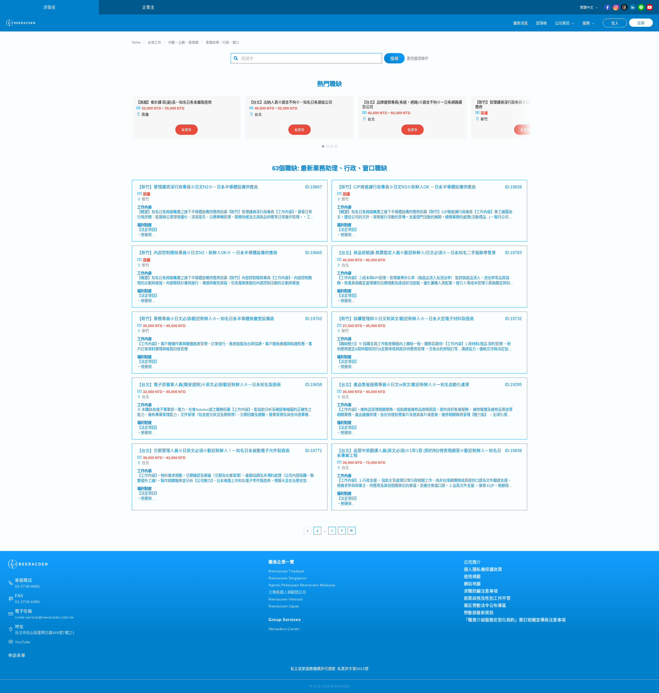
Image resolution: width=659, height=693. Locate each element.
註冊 (641, 22)
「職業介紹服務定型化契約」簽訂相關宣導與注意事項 (515, 619)
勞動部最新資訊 (479, 612)
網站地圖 (472, 583)
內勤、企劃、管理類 (183, 42)
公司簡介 (472, 561)
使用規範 (472, 576)
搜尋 (394, 58)
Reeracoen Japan (283, 605)
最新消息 (520, 23)
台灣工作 (154, 42)
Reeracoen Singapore (287, 577)
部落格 (541, 23)
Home (136, 42)
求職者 (49, 7)
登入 (615, 23)
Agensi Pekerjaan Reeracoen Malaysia (301, 584)
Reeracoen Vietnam (285, 599)
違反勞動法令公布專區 (485, 605)
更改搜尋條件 (417, 58)
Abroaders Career (284, 628)
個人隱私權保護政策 (483, 569)
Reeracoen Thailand (286, 570)
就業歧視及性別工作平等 (487, 597)
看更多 (186, 129)
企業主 (148, 7)
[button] (323, 146)
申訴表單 (16, 655)
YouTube (22, 641)
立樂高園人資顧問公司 (287, 592)
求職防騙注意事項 (481, 590)
